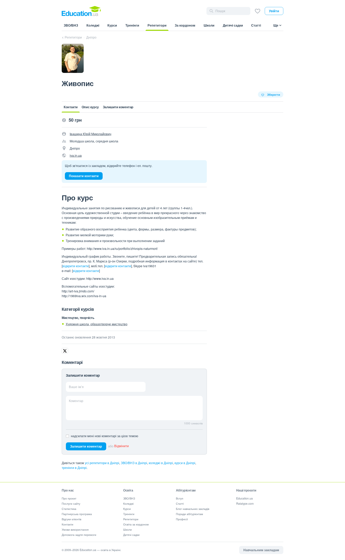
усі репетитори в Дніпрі (102, 463)
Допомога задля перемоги (79, 535)
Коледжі (128, 503)
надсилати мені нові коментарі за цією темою (104, 436)
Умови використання (75, 529)
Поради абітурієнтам (189, 514)
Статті (180, 503)
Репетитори (130, 519)
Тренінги (128, 514)
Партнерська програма (77, 514)
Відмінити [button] (121, 446)
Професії (182, 519)
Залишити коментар (86, 446)
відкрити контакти (75, 266)
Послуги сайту (71, 503)
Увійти (274, 11)
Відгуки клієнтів (71, 519)
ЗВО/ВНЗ (129, 498)
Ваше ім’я (76, 386)
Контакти (67, 524)
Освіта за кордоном (136, 524)
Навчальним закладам (261, 550)
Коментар (76, 400)
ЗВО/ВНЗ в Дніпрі (134, 463)
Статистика (69, 509)
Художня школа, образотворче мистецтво (96, 324)
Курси (127, 509)
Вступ (179, 498)
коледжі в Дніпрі (161, 463)
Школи (127, 529)
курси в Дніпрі (184, 463)
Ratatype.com (245, 503)
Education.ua (244, 498)
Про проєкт (69, 498)
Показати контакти (84, 176)
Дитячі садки (131, 535)
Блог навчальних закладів (192, 509)
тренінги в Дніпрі (74, 467)
